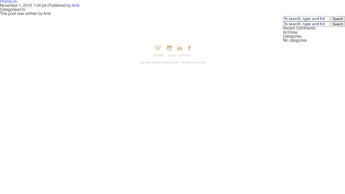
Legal (172, 55)
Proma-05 (8, 2)
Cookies (185, 55)
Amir (76, 6)
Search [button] (338, 19)
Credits (159, 55)
